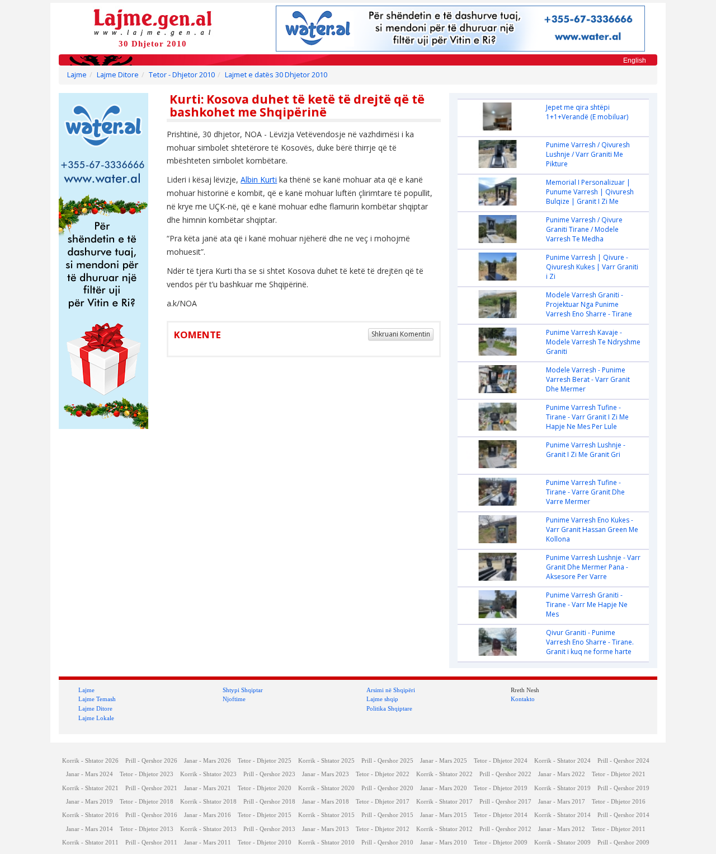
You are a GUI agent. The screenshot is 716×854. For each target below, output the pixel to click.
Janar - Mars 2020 (443, 788)
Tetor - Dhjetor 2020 (264, 788)
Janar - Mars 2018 (325, 802)
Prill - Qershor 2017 (505, 802)
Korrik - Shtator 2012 (444, 829)
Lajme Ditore (118, 75)
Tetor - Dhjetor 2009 (500, 842)
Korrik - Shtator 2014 (562, 815)
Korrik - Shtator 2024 (562, 761)
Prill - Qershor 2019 (623, 788)
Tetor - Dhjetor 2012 (382, 829)
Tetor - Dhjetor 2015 (264, 815)
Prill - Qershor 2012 (505, 829)
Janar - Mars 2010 (443, 842)
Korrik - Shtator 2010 (326, 842)
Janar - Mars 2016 (207, 815)
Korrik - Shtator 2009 (562, 842)
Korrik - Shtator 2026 (90, 761)
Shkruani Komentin (400, 334)
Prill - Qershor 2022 (505, 774)
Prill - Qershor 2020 (387, 788)
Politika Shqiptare (389, 708)
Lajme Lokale (96, 718)
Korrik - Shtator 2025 (326, 761)
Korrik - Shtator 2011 (90, 842)
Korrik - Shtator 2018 (208, 802)
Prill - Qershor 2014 (623, 815)
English (634, 60)
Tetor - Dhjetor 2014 (500, 815)
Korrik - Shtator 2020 (326, 788)
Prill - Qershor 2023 (269, 774)
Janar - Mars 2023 (325, 774)
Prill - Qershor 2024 (623, 761)
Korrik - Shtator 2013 (208, 829)
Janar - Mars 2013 (325, 829)
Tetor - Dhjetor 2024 (500, 761)
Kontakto (523, 699)
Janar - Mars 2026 (207, 761)
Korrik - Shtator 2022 (444, 774)
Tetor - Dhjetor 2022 (382, 774)
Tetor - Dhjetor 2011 (619, 829)
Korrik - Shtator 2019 (562, 788)
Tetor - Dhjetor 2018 (146, 802)
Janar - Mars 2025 (443, 761)
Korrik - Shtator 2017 (444, 802)
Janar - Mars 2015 (443, 815)
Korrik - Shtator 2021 (90, 788)
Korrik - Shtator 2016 (90, 815)
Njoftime (234, 699)
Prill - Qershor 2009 (623, 842)
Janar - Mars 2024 (89, 774)
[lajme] (152, 21)
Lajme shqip (382, 699)
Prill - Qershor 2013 (269, 829)
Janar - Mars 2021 (207, 788)
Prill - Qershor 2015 (387, 815)
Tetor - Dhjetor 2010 (182, 75)
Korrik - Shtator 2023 (208, 774)
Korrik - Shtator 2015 (326, 815)
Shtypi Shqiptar (243, 690)
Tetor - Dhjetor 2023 (146, 774)
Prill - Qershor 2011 (151, 842)
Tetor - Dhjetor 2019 (500, 788)
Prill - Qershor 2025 (387, 761)
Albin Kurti (259, 179)
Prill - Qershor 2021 (151, 788)
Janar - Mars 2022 (561, 774)
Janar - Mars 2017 (561, 802)
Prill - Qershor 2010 (387, 842)
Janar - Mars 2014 (89, 829)
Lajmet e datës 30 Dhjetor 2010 (276, 75)
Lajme (77, 75)
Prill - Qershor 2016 (151, 815)
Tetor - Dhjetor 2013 (146, 829)
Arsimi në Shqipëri (390, 690)
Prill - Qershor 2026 (151, 761)
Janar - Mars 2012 (561, 829)
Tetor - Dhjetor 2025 (264, 761)
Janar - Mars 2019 (89, 802)
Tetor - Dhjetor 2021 (619, 774)
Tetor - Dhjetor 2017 (382, 802)
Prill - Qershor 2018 (269, 802)
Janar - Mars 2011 (207, 842)
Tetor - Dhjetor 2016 (619, 802)
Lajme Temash (97, 699)
